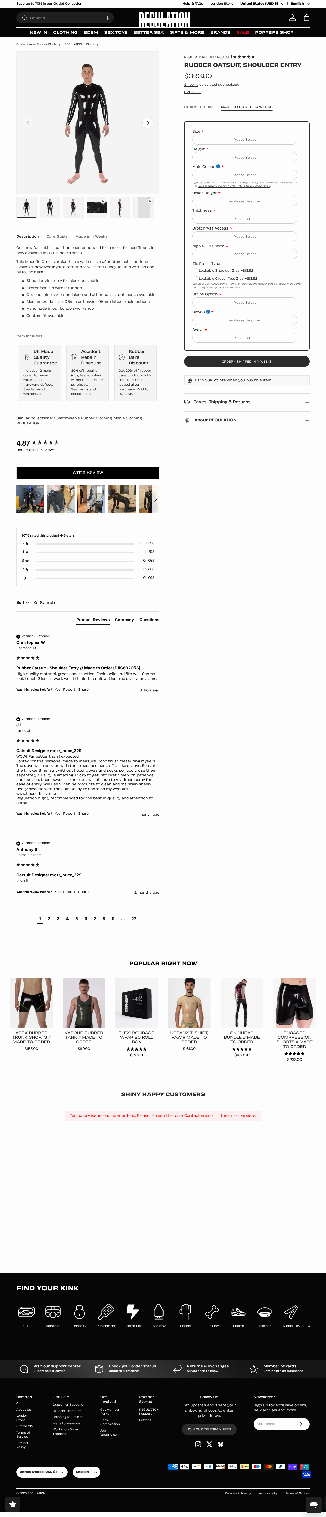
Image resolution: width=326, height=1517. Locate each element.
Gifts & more (187, 32)
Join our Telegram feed (209, 1429)
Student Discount (67, 1411)
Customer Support (68, 1405)
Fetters (145, 1420)
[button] (107, 17)
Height (198, 149)
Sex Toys (116, 32)
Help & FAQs (193, 3)
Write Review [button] (88, 473)
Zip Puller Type (206, 264)
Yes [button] (58, 689)
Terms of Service (298, 1493)
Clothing (65, 32)
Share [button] (83, 689)
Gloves (198, 312)
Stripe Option (205, 294)
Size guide (192, 91)
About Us (23, 1410)
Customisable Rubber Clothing (38, 44)
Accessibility (268, 1493)
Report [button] (69, 689)
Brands (220, 32)
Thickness (202, 210)
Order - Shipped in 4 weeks (247, 361)
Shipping (191, 85)
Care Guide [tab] (57, 236)
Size (196, 131)
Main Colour (203, 167)
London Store (221, 3)
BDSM (91, 32)
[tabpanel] (87, 282)
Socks (198, 330)
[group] (87, 443)
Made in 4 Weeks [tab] (91, 236)
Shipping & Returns (68, 1417)
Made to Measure (66, 1423)
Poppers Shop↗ (275, 32)
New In (38, 32)
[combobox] (65, 17)
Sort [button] (20, 602)
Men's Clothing (128, 418)
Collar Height (204, 193)
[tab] (93, 620)
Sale (243, 32)
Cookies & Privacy (238, 1493)
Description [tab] (27, 236)
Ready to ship (198, 107)
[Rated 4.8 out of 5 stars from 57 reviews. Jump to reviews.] (244, 57)
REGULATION (73, 44)
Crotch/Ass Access (210, 228)
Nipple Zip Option (208, 246)
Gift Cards (24, 1426)
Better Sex (149, 32)
